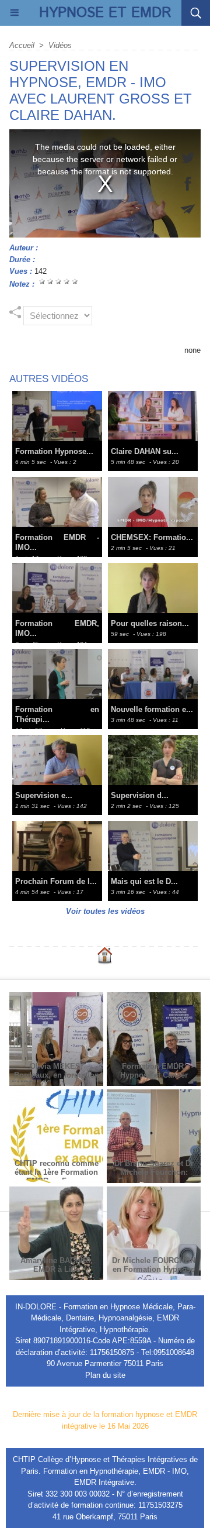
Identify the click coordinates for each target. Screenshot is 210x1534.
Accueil (21, 45)
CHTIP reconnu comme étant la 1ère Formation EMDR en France (57, 1172)
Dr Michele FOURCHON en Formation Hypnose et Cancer (153, 1269)
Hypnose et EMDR (105, 13)
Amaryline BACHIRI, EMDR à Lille (56, 1265)
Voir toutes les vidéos (105, 911)
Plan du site (105, 1375)
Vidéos (60, 45)
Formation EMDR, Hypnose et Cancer (154, 1070)
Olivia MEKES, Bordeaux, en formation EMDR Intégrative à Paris (57, 1075)
